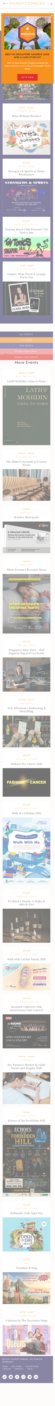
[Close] (52, 15)
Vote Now (27, 77)
